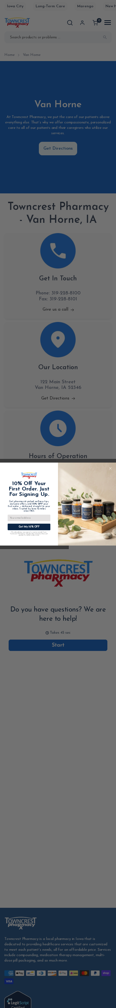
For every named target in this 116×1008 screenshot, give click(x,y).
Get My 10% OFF (29, 527)
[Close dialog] (110, 468)
